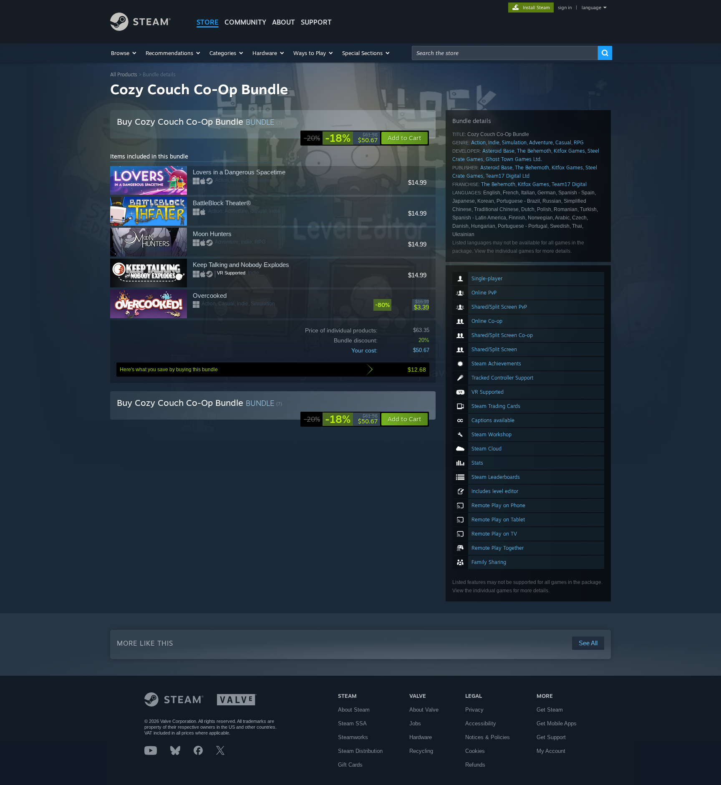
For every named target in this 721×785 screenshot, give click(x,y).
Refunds (475, 765)
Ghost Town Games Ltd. (514, 159)
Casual (563, 142)
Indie (493, 142)
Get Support (551, 737)
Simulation (514, 142)
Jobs (415, 723)
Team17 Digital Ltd (507, 176)
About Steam (354, 710)
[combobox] (505, 53)
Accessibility (480, 723)
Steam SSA (352, 723)
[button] (124, 53)
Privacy (474, 710)
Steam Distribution (360, 751)
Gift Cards (350, 765)
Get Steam (550, 710)
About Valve (424, 710)
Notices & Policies (487, 737)
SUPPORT (316, 22)
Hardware (420, 737)
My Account (551, 751)
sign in (565, 7)
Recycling (421, 751)
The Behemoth (534, 151)
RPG (579, 142)
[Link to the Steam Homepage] (140, 28)
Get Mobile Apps (557, 723)
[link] (340, 138)
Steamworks (353, 737)
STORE (208, 22)
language (591, 7)
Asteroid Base (498, 151)
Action (478, 142)
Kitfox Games (569, 151)
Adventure (541, 142)
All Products (123, 74)
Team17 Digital (569, 184)
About (283, 22)
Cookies (475, 751)
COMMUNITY (245, 22)
